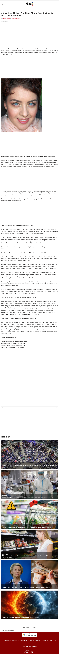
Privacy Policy (4, 630)
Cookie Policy (11, 630)
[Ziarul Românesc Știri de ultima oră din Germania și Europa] (29, 4)
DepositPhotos (33, 646)
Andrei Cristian (6, 18)
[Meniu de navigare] (2, 4)
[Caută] (56, 4)
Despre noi (26, 627)
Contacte (33, 627)
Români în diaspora (15, 18)
